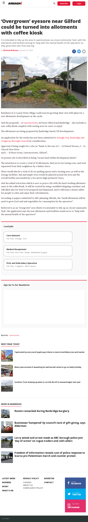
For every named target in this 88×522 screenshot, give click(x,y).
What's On (7, 491)
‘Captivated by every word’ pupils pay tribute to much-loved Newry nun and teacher (49, 352)
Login (79, 3)
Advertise (49, 478)
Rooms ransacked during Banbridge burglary (41, 411)
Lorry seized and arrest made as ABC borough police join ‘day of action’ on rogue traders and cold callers (48, 439)
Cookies (27, 482)
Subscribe (64, 3)
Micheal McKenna (10, 50)
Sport (5, 487)
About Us (28, 485)
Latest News (8, 478)
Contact (49, 482)
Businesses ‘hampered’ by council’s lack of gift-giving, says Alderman (49, 424)
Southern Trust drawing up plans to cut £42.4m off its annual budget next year (47, 382)
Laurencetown (31, 123)
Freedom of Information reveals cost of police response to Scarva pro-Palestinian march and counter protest (49, 454)
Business (6, 482)
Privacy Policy (31, 478)
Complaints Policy (33, 488)
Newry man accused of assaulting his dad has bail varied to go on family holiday (47, 367)
